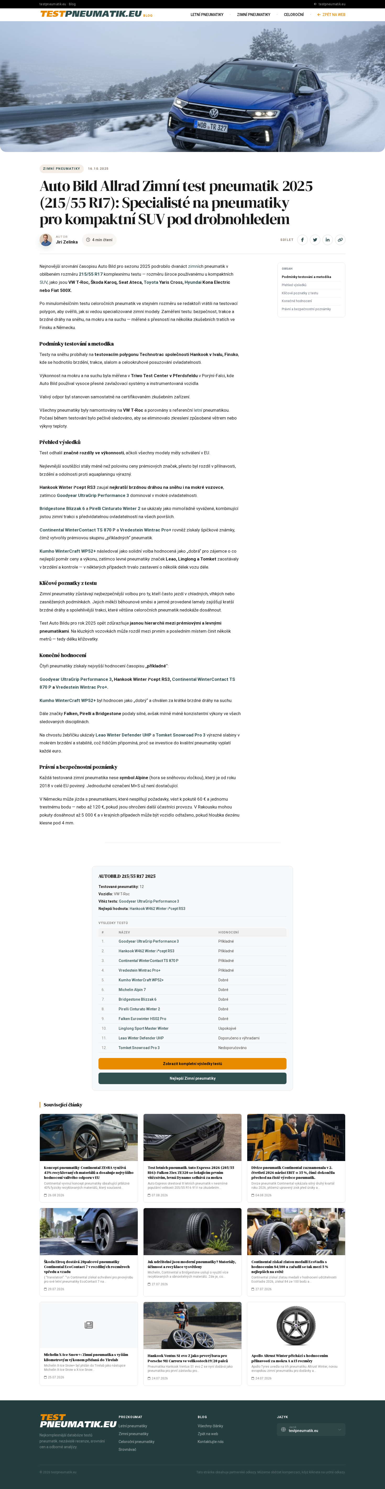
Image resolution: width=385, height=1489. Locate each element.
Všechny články (210, 1426)
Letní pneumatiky (207, 15)
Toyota (151, 282)
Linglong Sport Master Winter (144, 1028)
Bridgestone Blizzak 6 (62, 508)
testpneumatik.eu (331, 4)
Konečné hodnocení (297, 301)
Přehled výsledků (294, 285)
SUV (43, 282)
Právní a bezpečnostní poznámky (306, 309)
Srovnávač (127, 1449)
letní (198, 410)
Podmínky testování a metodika (306, 277)
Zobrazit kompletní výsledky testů (192, 1064)
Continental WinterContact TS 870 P (78, 530)
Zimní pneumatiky (253, 15)
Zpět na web (333, 15)
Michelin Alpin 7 (132, 990)
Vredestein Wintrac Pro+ (145, 530)
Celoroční (294, 15)
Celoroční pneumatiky (137, 1442)
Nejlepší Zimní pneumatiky (193, 1078)
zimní (193, 266)
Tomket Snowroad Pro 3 (181, 735)
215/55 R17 (91, 274)
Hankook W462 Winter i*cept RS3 (157, 909)
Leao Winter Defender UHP (123, 735)
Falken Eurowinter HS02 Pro (142, 1019)
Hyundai (193, 282)
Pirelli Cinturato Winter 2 (114, 508)
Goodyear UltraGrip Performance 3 (93, 495)
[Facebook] (302, 240)
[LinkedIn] (327, 240)
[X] (315, 240)
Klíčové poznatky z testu (300, 293)
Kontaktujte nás (211, 1442)
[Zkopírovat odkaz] (340, 240)
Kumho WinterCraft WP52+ (68, 551)
